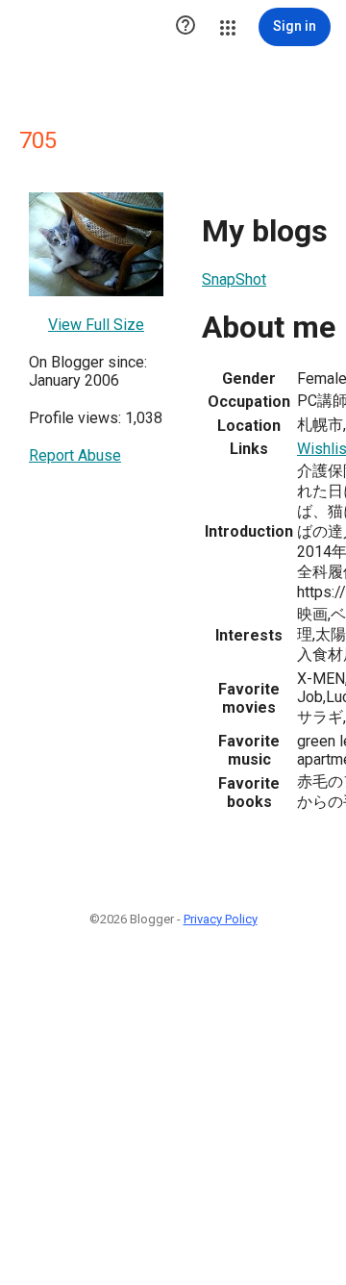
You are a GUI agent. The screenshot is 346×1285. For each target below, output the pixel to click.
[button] (185, 27)
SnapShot (234, 279)
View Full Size (96, 324)
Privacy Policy (221, 919)
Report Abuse (75, 455)
